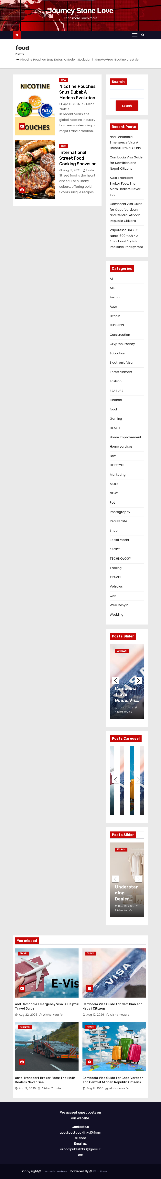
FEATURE (116, 390)
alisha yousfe (52, 1015)
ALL (112, 288)
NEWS (114, 493)
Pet (112, 502)
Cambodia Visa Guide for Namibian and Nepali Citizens (126, 163)
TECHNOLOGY (120, 558)
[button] (143, 35)
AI (111, 278)
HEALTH (115, 428)
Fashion (116, 381)
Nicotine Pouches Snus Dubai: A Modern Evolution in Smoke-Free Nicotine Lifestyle (77, 98)
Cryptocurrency (122, 344)
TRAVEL (115, 577)
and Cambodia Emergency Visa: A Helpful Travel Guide (125, 142)
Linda (90, 170)
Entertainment (121, 372)
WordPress (100, 1171)
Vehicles (116, 586)
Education (117, 353)
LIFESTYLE (117, 465)
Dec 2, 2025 (125, 906)
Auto (113, 306)
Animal (115, 297)
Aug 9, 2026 (27, 1088)
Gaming (116, 418)
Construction (120, 334)
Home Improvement (125, 437)
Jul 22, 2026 (125, 707)
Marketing (117, 474)
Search (118, 82)
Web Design (119, 605)
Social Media (119, 540)
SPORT (115, 549)
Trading (116, 568)
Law (113, 456)
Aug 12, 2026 (95, 1015)
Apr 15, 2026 (71, 104)
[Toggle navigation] (134, 35)
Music (114, 484)
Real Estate (118, 521)
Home (20, 54)
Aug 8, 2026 (94, 1088)
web (113, 596)
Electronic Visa (121, 362)
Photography (120, 512)
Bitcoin (115, 316)
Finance (116, 400)
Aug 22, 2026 (28, 1015)
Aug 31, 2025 (72, 170)
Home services (121, 446)
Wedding (116, 614)
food (63, 79)
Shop (114, 530)
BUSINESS (117, 325)
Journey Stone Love (80, 10)
